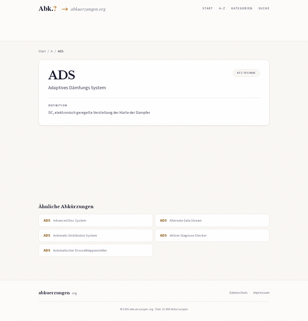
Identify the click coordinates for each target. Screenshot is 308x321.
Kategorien (242, 8)
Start (207, 8)
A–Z (222, 8)
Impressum (261, 292)
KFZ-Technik (246, 73)
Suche (264, 8)
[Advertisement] (154, 28)
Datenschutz (239, 292)
